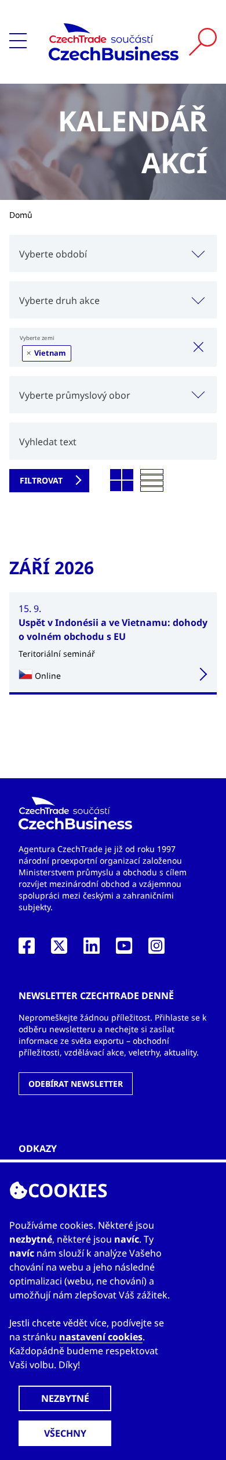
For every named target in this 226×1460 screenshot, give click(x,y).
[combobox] (113, 253)
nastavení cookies (101, 1336)
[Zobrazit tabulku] (151, 480)
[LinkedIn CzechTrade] (91, 949)
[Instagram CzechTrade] (156, 949)
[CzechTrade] (114, 42)
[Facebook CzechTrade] (27, 949)
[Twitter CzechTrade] (59, 949)
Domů (20, 214)
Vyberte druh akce (59, 300)
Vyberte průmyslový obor (74, 395)
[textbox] (113, 253)
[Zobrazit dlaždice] (121, 480)
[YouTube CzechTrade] (124, 949)
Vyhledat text (47, 441)
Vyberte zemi (37, 338)
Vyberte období (53, 254)
